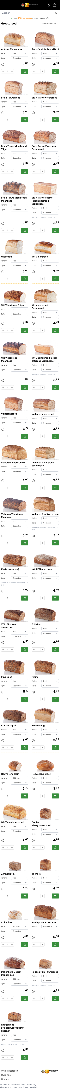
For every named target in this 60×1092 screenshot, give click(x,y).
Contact (5, 1079)
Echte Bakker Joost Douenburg (22, 1084)
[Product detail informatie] (2, 64)
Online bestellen (9, 1070)
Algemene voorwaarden (11, 1087)
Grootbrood (47, 23)
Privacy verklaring (31, 1087)
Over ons (6, 1074)
